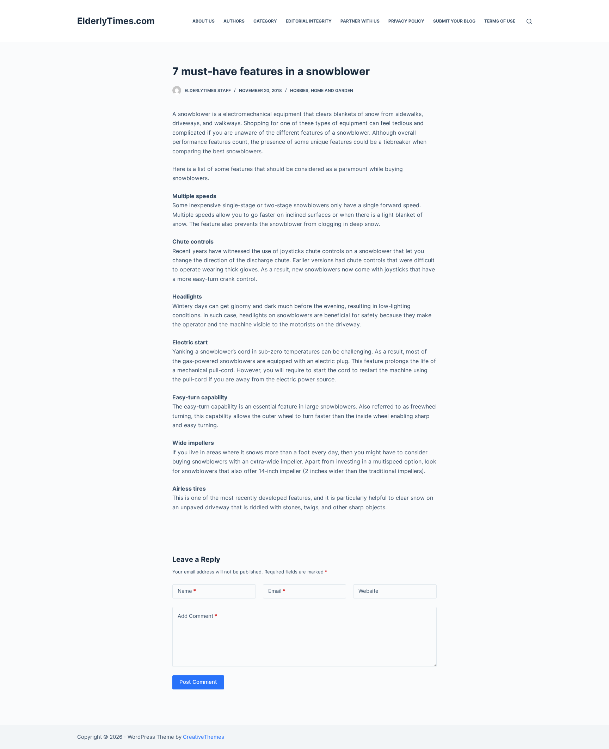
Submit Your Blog (454, 21)
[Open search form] (529, 21)
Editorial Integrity (309, 21)
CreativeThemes (203, 736)
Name (187, 591)
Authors (234, 21)
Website (368, 591)
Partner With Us (360, 21)
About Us (203, 21)
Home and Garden (332, 90)
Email (276, 591)
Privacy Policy (406, 21)
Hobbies (299, 90)
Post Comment (198, 682)
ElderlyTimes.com (116, 21)
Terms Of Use (499, 21)
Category (265, 21)
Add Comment (197, 616)
